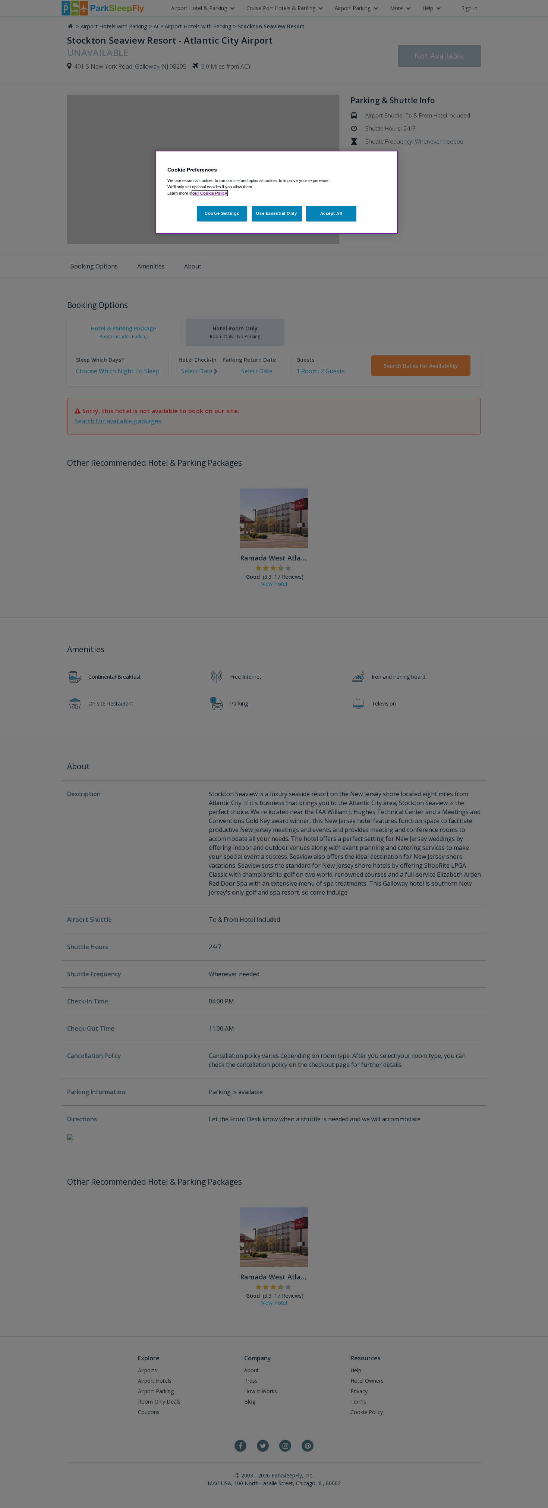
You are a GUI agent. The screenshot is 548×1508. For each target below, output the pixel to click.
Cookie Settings (222, 213)
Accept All (331, 213)
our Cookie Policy (209, 193)
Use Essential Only (276, 213)
